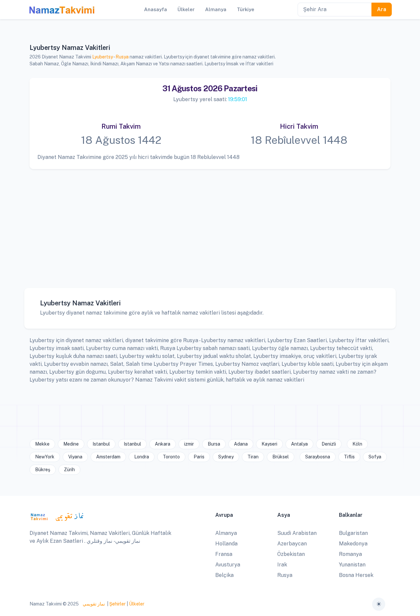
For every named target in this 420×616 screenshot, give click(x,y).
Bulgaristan (353, 533)
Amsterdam (108, 456)
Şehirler (117, 603)
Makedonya (353, 543)
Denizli (329, 444)
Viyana (75, 456)
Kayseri (269, 444)
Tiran (253, 456)
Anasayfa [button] (155, 9)
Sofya (374, 456)
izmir (189, 444)
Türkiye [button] (245, 9)
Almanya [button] (215, 9)
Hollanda (226, 543)
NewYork (44, 456)
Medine (71, 444)
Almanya (226, 533)
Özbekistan (291, 554)
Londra (141, 456)
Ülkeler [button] (186, 9)
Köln (357, 444)
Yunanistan (352, 564)
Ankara (162, 444)
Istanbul (101, 444)
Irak (282, 564)
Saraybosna (317, 456)
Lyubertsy (102, 56)
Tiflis (349, 456)
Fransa (223, 554)
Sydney (226, 456)
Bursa (214, 444)
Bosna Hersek (356, 575)
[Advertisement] (210, 224)
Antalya (299, 444)
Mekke (42, 444)
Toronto (171, 456)
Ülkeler (136, 603)
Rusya (122, 56)
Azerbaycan (292, 543)
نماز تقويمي (93, 603)
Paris (199, 456)
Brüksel (280, 456)
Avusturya (227, 564)
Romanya (350, 554)
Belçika (224, 575)
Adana (241, 444)
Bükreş (42, 469)
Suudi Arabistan (297, 533)
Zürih (69, 469)
